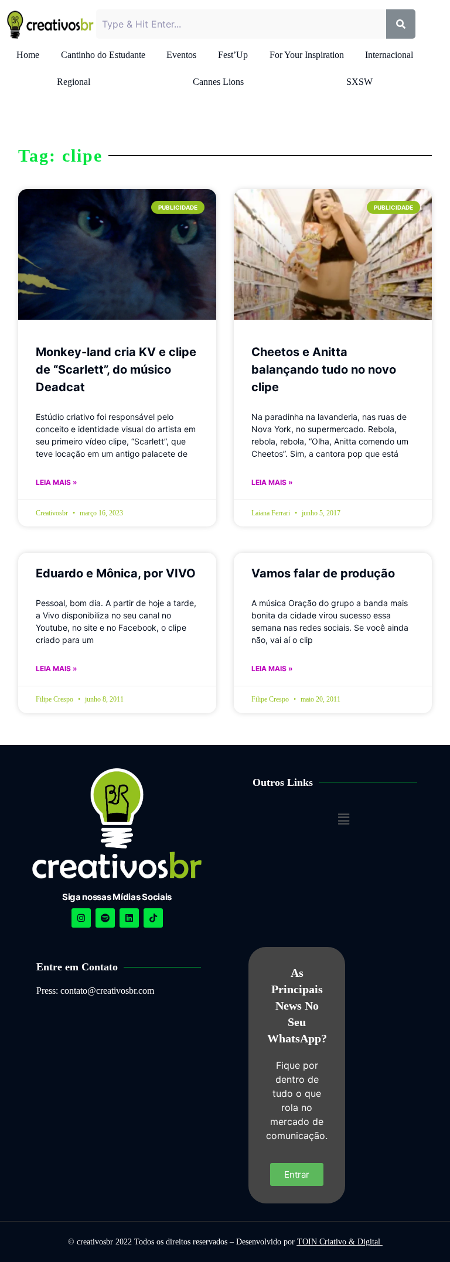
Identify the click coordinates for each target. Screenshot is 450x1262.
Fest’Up (233, 55)
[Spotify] (105, 918)
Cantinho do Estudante (103, 55)
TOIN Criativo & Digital (340, 1241)
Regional (73, 82)
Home (27, 55)
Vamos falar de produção (323, 573)
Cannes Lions (218, 82)
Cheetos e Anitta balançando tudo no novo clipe (323, 369)
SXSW (359, 82)
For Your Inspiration (307, 55)
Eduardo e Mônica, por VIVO (116, 573)
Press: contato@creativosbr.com (95, 991)
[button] (344, 819)
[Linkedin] (129, 918)
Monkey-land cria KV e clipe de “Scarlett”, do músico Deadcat (116, 369)
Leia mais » (56, 482)
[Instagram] (81, 918)
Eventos (181, 55)
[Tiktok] (153, 918)
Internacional (389, 55)
